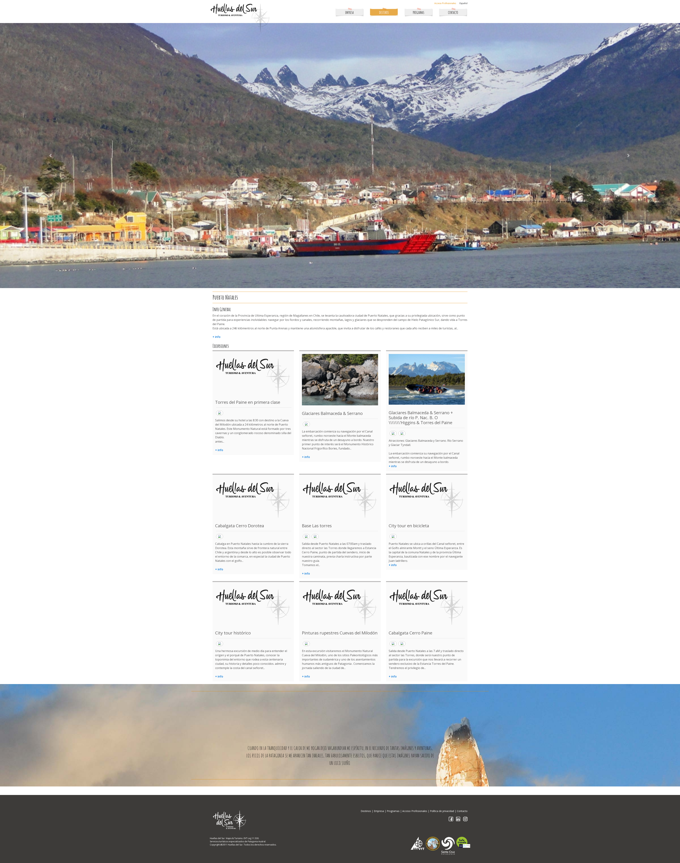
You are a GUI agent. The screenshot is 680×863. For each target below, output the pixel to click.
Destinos (366, 811)
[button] (51, 155)
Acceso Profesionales (445, 3)
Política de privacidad (442, 811)
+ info (216, 337)
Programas (393, 811)
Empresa (379, 811)
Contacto (462, 811)
